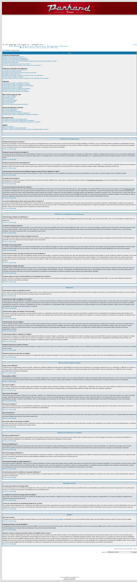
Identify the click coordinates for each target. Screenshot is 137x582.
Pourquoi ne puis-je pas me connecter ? (13, 57)
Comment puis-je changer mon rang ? (13, 77)
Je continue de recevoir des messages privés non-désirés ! (19, 120)
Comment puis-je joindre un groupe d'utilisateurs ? (16, 113)
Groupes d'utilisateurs (54, 46)
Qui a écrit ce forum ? (8, 126)
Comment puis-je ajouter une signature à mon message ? (18, 85)
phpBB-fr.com (72, 578)
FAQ (12, 46)
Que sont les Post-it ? (8, 103)
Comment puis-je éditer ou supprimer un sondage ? (17, 88)
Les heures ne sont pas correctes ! (12, 71)
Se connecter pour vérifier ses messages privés (38, 47)
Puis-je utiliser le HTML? (9, 97)
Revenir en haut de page (9, 149)
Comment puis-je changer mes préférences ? (15, 70)
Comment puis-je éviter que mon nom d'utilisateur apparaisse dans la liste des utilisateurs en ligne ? (30, 61)
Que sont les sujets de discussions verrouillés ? (15, 104)
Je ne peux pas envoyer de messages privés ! (15, 119)
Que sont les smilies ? (9, 98)
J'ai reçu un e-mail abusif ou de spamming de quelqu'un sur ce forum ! (22, 122)
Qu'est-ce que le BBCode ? (10, 96)
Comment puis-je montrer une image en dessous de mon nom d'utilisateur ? (23, 75)
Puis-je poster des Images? (10, 100)
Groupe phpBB (58, 519)
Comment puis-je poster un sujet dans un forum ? (16, 83)
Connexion (55, 47)
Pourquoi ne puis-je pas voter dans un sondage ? (16, 91)
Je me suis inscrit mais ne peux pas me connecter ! (16, 64)
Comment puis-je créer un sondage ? (13, 87)
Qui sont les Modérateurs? (10, 110)
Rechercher (18, 46)
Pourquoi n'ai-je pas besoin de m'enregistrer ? (15, 58)
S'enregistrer (65, 46)
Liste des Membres (41, 46)
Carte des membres (29, 46)
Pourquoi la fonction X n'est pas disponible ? (15, 128)
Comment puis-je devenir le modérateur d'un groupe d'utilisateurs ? (21, 114)
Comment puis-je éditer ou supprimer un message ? (17, 84)
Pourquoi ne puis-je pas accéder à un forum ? (15, 90)
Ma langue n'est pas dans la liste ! (12, 74)
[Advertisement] (38, 29)
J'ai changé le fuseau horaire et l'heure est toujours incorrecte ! (20, 72)
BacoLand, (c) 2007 (72, 579)
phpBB (66, 577)
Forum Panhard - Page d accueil (10, 50)
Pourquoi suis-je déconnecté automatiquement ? (16, 59)
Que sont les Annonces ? (9, 101)
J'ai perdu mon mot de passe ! (11, 62)
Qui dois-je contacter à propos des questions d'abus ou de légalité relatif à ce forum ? (26, 129)
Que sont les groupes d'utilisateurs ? (12, 111)
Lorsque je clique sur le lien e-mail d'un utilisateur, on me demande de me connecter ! (26, 78)
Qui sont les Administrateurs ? (11, 109)
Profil (22, 47)
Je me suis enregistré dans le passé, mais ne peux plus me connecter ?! (22, 65)
